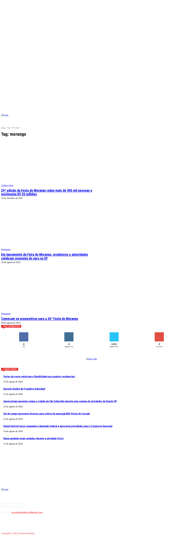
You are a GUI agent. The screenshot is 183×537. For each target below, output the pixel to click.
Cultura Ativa (7, 185)
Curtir (24, 333)
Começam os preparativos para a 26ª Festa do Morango (39, 319)
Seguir (69, 333)
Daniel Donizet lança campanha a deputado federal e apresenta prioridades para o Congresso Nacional (57, 426)
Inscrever (159, 333)
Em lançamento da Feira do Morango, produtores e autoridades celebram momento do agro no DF (44, 256)
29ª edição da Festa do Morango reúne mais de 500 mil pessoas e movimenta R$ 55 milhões (46, 192)
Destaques (5, 249)
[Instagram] (157, 118)
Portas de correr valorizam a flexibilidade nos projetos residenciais (39, 376)
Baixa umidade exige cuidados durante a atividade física (33, 438)
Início (3, 128)
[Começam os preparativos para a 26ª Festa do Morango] (48, 291)
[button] (179, 110)
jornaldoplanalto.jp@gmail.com (27, 512)
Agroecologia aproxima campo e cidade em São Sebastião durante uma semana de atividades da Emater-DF (60, 401)
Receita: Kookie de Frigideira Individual (24, 388)
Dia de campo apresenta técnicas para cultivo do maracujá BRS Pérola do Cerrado (46, 413)
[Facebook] (153, 118)
